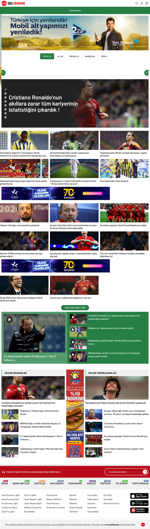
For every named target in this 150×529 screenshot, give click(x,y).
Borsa (4, 482)
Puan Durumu (75, 10)
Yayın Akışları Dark (33, 503)
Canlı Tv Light (7, 511)
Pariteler (105, 482)
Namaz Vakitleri (21, 482)
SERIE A (104, 56)
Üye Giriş (107, 495)
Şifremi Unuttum (111, 503)
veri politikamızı (111, 524)
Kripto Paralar (140, 482)
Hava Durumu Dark (10, 499)
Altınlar (72, 495)
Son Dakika (29, 511)
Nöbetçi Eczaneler (33, 507)
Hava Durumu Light (10, 495)
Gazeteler (39, 482)
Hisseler (91, 482)
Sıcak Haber (93, 511)
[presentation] (4, 73)
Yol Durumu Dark (9, 507)
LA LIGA (60, 56)
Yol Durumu (122, 482)
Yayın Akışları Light (33, 499)
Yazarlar (91, 503)
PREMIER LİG (74, 56)
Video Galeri (93, 499)
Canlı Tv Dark (30, 495)
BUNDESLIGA (90, 56)
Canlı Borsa (51, 495)
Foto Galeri (92, 495)
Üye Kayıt (107, 499)
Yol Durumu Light (9, 503)
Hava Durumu (57, 482)
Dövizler (73, 499)
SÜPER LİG (47, 56)
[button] (5, 89)
